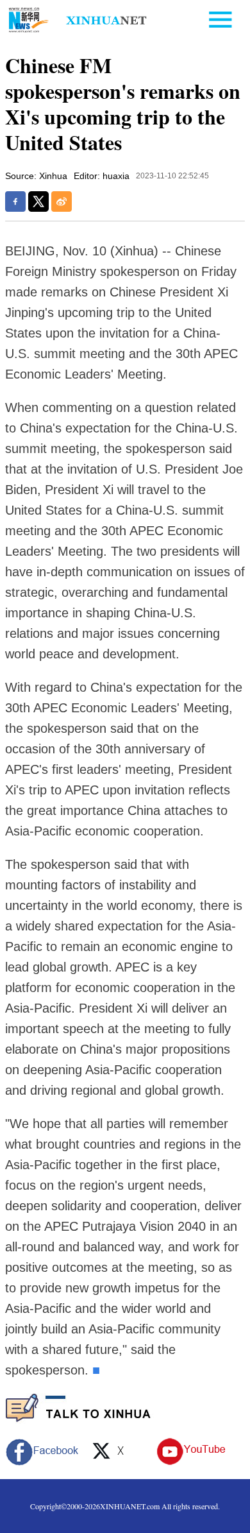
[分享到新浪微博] (61, 201)
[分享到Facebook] (15, 201)
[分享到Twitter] (38, 201)
